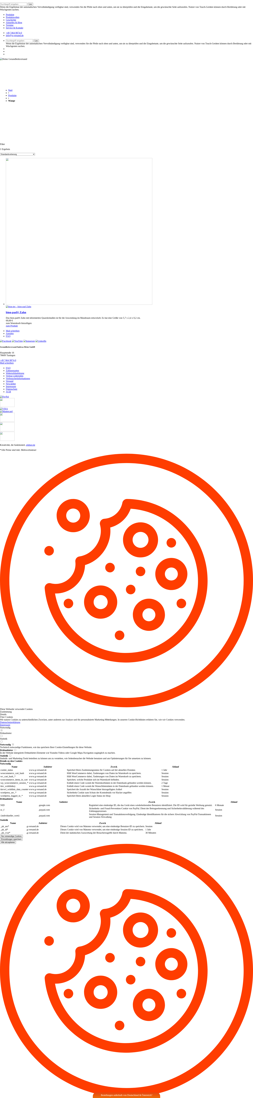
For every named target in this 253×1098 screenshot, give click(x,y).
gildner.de (30, 445)
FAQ (8, 336)
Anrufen (10, 333)
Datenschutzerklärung (10, 722)
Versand (9, 381)
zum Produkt (12, 326)
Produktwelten (12, 17)
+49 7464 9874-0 (14, 33)
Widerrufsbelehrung (15, 373)
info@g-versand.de (15, 35)
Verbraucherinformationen (18, 378)
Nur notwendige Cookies (11, 836)
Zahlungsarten (12, 370)
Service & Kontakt (14, 28)
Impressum (11, 386)
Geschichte (11, 20)
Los (30, 4)
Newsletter (11, 384)
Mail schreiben (12, 331)
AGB (8, 391)
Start (10, 90)
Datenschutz (11, 389)
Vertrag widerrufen (14, 376)
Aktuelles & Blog (14, 22)
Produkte (10, 14)
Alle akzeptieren (8, 842)
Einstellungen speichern (11, 839)
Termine (9, 25)
